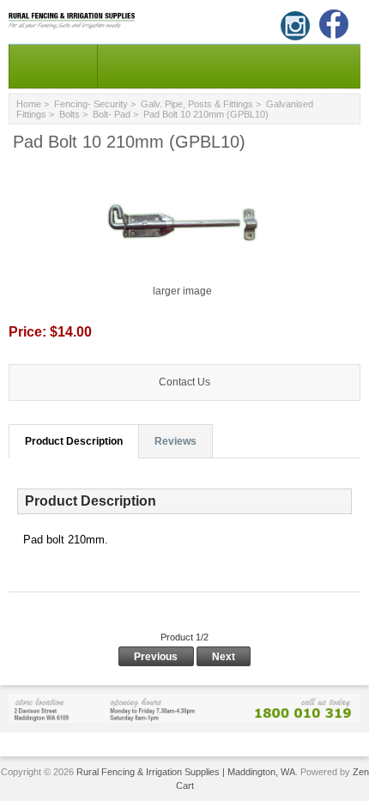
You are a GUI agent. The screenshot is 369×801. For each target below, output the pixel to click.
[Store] (184, 707)
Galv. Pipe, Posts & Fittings (197, 104)
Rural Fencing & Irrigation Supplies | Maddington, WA (185, 772)
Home (28, 104)
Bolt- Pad (111, 114)
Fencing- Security (91, 104)
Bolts (69, 114)
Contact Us (184, 382)
